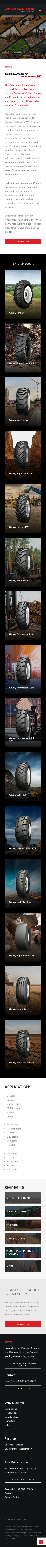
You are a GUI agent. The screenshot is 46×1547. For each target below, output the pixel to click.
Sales (7, 1425)
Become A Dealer (14, 1444)
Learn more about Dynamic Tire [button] (23, 1365)
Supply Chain (12, 1416)
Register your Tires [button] (22, 1480)
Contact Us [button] (23, 241)
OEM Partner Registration (18, 1448)
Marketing (10, 1420)
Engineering (11, 1408)
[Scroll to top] (41, 1542)
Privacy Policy (12, 1497)
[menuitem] (18, 2)
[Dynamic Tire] (20, 10)
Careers (9, 1493)
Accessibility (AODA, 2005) (19, 1489)
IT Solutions (11, 1412)
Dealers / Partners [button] (17, 2)
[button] (40, 9)
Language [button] (29, 2)
